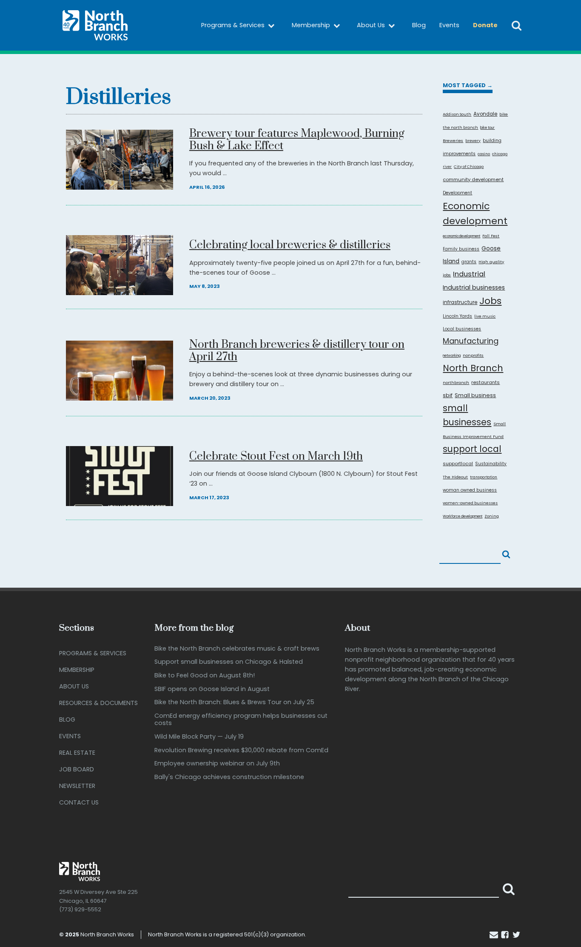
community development (473, 179)
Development (457, 193)
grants (468, 262)
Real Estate (77, 752)
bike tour (487, 127)
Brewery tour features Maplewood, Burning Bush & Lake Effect (296, 140)
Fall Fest (490, 236)
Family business (461, 249)
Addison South (457, 114)
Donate (485, 25)
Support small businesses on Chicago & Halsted (228, 661)
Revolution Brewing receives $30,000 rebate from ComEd (241, 750)
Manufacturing (470, 341)
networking (452, 355)
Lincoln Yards (457, 316)
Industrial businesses (474, 287)
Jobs (490, 300)
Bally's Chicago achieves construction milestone (229, 777)
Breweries (453, 140)
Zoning (491, 516)
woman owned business (470, 490)
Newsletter (77, 786)
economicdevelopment (461, 236)
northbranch (456, 382)
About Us (371, 25)
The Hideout (455, 477)
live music (485, 316)
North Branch (473, 368)
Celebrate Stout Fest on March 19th (276, 457)
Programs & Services (233, 25)
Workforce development (462, 516)
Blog (419, 25)
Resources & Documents (98, 703)
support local (472, 449)
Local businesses (462, 329)
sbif (448, 395)
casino (484, 153)
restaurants (485, 382)
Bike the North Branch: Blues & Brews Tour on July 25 (234, 702)
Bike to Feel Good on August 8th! (204, 675)
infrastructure (460, 302)
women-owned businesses (470, 503)
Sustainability (491, 463)
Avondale (485, 114)
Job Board (76, 769)
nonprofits (473, 355)
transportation (483, 477)
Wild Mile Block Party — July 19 (199, 736)
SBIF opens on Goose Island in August (212, 689)
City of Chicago (469, 166)
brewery (473, 140)
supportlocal (458, 463)
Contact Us (79, 802)
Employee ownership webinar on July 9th (217, 763)
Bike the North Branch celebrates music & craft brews (236, 648)
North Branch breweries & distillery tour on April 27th (296, 351)
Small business (475, 395)
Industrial (469, 274)
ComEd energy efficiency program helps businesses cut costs (241, 719)
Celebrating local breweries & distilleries (289, 245)
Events (449, 25)
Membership (311, 25)
